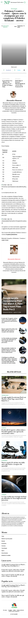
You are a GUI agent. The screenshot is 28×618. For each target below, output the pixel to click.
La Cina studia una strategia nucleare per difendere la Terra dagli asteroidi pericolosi (9, 340)
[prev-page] (21, 282)
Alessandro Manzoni (6, 26)
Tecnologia (14, 8)
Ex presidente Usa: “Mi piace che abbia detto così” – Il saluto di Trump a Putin (7, 83)
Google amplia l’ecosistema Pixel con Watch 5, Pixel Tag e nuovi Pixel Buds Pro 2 (13, 304)
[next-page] (24, 282)
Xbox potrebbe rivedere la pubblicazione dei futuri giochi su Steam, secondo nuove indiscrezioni (9, 350)
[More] (24, 70)
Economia (4, 460)
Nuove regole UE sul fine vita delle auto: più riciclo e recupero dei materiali (9, 330)
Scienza (4, 427)
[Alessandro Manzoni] (14, 94)
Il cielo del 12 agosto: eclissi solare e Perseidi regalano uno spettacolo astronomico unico (9, 320)
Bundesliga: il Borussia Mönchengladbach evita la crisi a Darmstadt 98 (20, 83)
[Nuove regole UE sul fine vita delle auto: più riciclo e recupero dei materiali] (22, 330)
